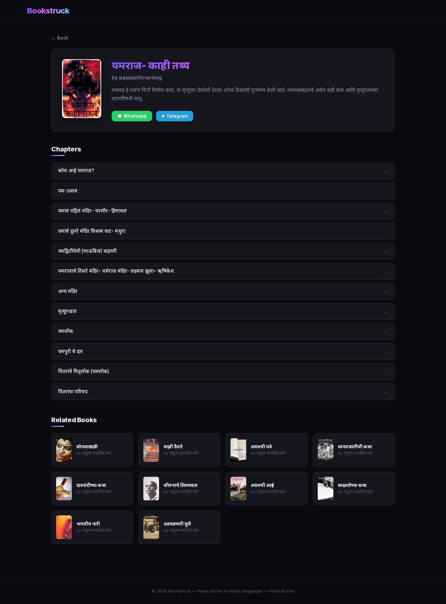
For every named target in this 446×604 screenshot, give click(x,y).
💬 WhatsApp (132, 116)
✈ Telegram (174, 116)
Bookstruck (48, 10)
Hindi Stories (282, 591)
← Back (59, 38)
